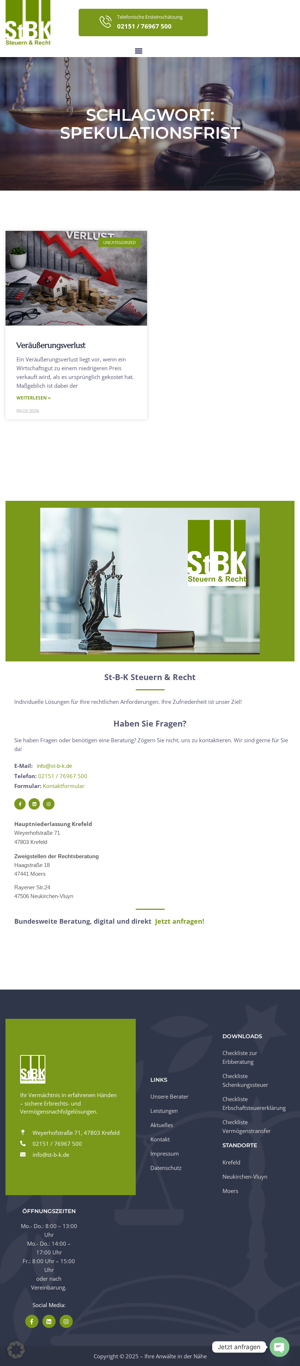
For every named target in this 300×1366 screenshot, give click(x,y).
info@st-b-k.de (54, 766)
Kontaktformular (64, 785)
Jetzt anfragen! (179, 921)
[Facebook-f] (20, 804)
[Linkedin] (34, 804)
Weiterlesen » (33, 398)
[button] (138, 51)
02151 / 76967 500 (62, 776)
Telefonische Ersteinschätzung (150, 17)
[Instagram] (48, 804)
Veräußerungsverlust (51, 345)
